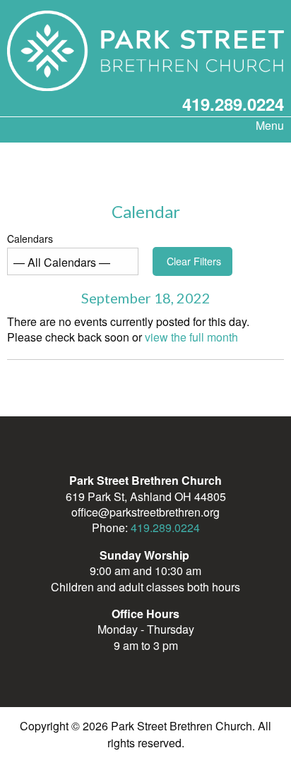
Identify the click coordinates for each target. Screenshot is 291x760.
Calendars (30, 238)
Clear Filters (194, 260)
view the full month (191, 337)
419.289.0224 (233, 104)
